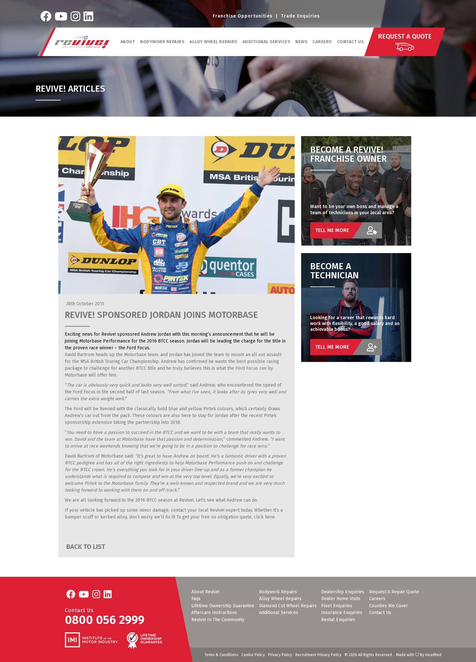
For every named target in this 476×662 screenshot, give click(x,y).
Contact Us (350, 41)
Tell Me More (332, 230)
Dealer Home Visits (340, 599)
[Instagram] (75, 16)
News (301, 41)
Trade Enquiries (300, 16)
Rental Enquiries (338, 620)
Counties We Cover (388, 606)
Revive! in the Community (217, 620)
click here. (265, 517)
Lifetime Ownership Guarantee (222, 606)
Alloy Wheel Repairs (280, 599)
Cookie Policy (253, 655)
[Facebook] (45, 16)
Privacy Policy (280, 655)
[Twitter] (61, 16)
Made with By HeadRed (418, 655)
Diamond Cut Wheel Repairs (288, 606)
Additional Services (278, 612)
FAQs (195, 599)
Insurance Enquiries (341, 612)
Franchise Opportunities (242, 16)
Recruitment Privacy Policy (318, 655)
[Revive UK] (81, 42)
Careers (322, 41)
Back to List (85, 546)
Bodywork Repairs (278, 592)
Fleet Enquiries (336, 606)
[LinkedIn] (88, 16)
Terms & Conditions (221, 655)
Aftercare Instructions (214, 612)
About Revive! (205, 592)
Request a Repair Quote (394, 592)
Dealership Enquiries (342, 592)
